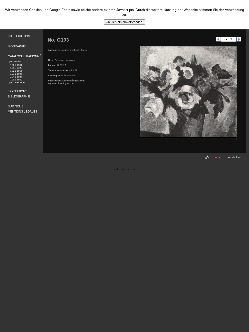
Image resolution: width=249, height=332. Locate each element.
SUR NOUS (15, 106)
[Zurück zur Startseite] (207, 157)
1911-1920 (16, 68)
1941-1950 (16, 76)
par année (15, 61)
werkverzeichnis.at (124, 169)
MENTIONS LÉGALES (22, 111)
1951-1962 (16, 79)
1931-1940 (16, 73)
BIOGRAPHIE (17, 46)
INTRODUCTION (19, 36)
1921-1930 (16, 71)
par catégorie (17, 82)
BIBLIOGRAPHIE (19, 96)
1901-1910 (16, 65)
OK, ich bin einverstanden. (124, 22)
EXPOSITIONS (17, 91)
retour (218, 157)
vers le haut (234, 157)
